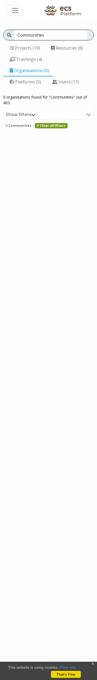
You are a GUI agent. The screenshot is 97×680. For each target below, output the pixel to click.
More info (68, 667)
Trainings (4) (28, 59)
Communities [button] (20, 125)
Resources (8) (69, 48)
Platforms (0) (27, 82)
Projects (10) (27, 48)
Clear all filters (52, 125)
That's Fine (65, 674)
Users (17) (68, 82)
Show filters (18, 114)
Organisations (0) (31, 70)
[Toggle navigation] (15, 10)
